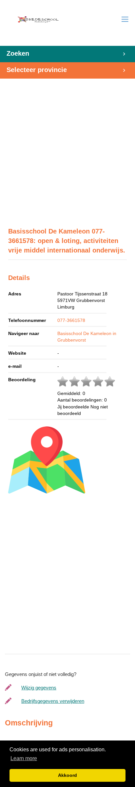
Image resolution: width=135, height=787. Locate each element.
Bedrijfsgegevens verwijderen (52, 701)
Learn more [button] (23, 758)
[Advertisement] (67, 146)
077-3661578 (71, 320)
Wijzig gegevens (38, 687)
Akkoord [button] (67, 775)
